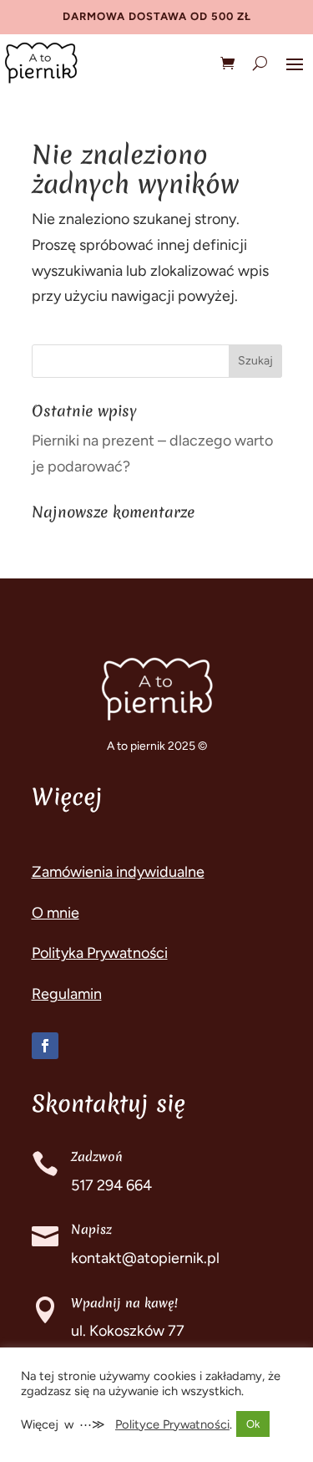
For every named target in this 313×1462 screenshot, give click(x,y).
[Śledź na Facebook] (45, 1045)
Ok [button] (253, 1424)
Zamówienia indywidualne (118, 872)
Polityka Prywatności (100, 953)
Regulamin (67, 994)
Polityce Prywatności (172, 1424)
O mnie (55, 913)
